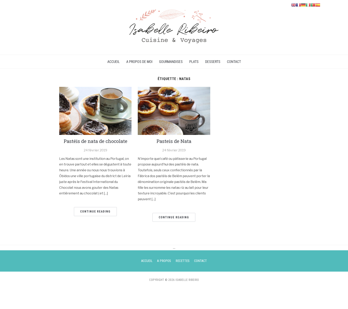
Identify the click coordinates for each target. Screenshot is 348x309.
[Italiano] (308, 4)
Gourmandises (171, 62)
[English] (293, 4)
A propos (164, 261)
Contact (234, 62)
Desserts (212, 62)
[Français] (298, 4)
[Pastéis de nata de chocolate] (95, 111)
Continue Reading (95, 211)
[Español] (317, 4)
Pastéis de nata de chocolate (95, 141)
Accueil (113, 62)
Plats (194, 62)
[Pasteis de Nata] (174, 111)
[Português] (313, 4)
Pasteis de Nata (173, 141)
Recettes (183, 261)
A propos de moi (139, 62)
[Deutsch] (303, 4)
